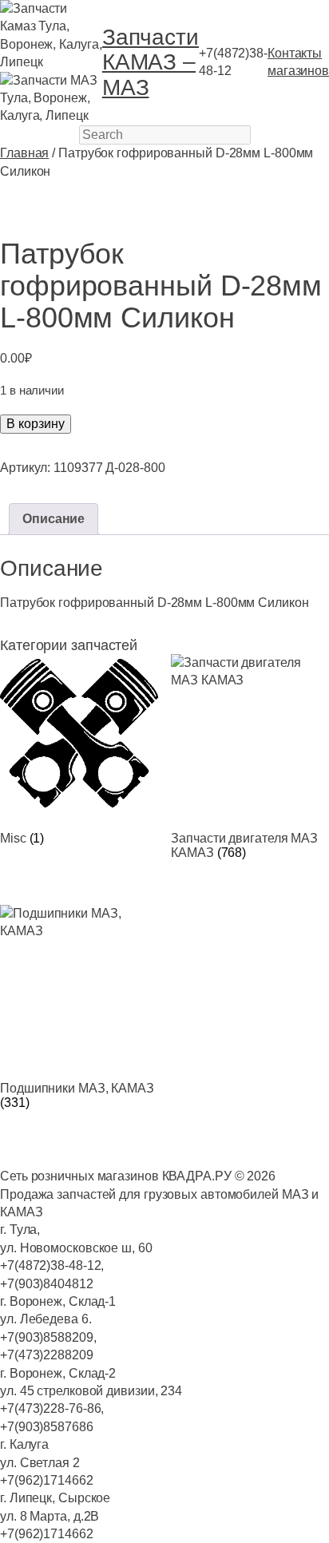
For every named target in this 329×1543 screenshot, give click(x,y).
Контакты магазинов (298, 61)
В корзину (35, 423)
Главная (24, 153)
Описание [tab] (53, 519)
